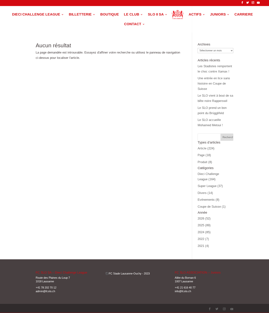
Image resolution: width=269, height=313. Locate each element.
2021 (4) (203, 246)
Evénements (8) (208, 199)
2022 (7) (203, 239)
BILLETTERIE (80, 14)
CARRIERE (243, 14)
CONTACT (132, 24)
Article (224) (206, 148)
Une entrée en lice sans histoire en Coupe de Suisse (214, 84)
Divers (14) (205, 193)
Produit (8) (205, 162)
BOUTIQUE (109, 14)
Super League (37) (210, 186)
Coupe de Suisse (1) (212, 206)
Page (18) (204, 155)
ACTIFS (195, 14)
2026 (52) (204, 218)
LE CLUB (131, 14)
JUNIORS (218, 14)
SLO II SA (156, 14)
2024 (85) (204, 232)
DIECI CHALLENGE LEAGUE (36, 14)
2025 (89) (204, 225)
